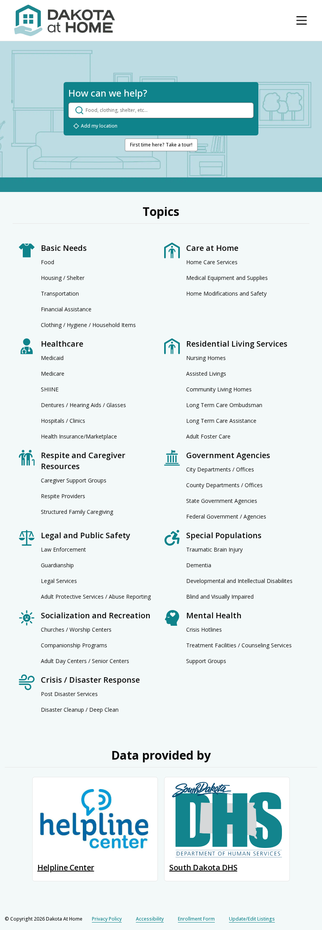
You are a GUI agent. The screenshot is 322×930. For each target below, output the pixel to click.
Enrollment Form (196, 918)
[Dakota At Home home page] (64, 20)
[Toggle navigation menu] (301, 20)
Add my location (99, 125)
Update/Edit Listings (252, 918)
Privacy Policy (107, 918)
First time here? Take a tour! (161, 144)
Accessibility (150, 918)
